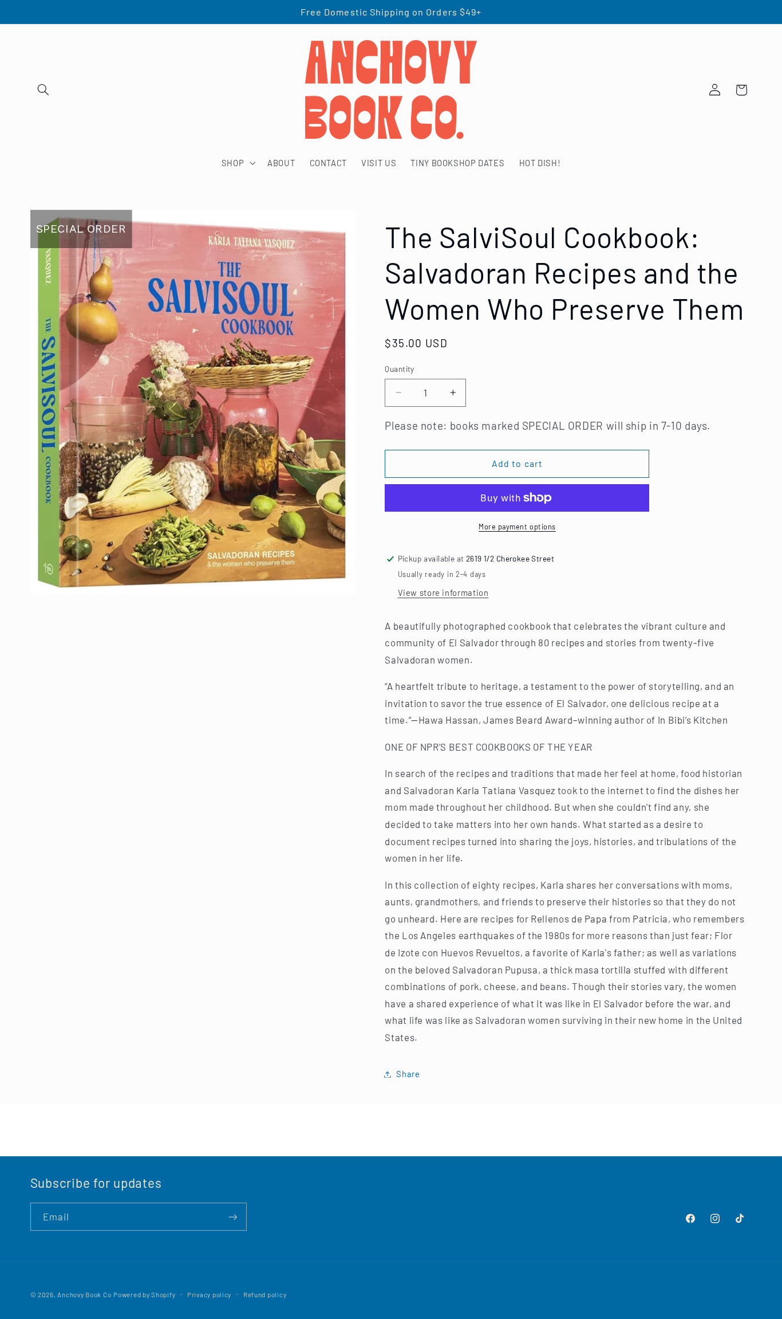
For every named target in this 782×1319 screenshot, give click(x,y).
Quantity (399, 369)
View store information (443, 592)
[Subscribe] (232, 1217)
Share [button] (408, 1074)
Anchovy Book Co (84, 1294)
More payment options (517, 526)
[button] (43, 90)
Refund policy (265, 1294)
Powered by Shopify (144, 1294)
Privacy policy (209, 1294)
